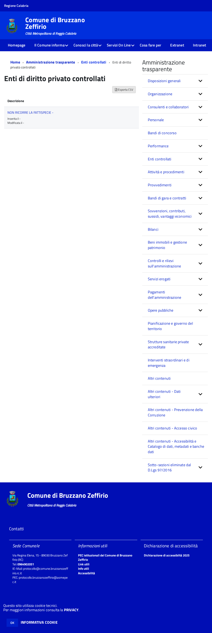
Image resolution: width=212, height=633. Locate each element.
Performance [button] (158, 146)
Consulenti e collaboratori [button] (168, 107)
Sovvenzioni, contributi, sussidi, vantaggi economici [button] (170, 213)
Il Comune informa (49, 45)
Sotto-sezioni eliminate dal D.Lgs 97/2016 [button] (169, 467)
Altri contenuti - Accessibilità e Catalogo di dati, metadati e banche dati (176, 446)
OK (12, 622)
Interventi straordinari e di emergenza (168, 362)
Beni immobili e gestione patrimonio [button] (167, 244)
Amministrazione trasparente (50, 62)
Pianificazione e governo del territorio (170, 326)
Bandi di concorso (162, 133)
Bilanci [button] (153, 229)
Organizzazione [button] (160, 94)
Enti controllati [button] (159, 159)
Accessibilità (86, 573)
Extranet (177, 45)
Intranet (199, 45)
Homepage (16, 45)
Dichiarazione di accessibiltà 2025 (166, 555)
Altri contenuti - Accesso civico (172, 428)
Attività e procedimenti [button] (166, 172)
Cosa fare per (150, 45)
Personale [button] (156, 120)
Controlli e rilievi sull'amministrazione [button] (164, 263)
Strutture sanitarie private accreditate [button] (168, 344)
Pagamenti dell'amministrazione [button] (164, 294)
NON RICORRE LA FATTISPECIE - (30, 112)
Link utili (83, 564)
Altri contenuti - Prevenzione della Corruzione (175, 412)
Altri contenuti (159, 378)
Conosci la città (85, 45)
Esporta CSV (125, 89)
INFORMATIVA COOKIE (39, 622)
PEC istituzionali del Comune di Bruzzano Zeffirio (105, 557)
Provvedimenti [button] (159, 185)
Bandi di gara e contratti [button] (167, 198)
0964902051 (25, 564)
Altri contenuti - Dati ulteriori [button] (164, 394)
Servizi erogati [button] (159, 279)
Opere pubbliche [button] (160, 310)
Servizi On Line (119, 45)
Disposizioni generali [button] (164, 81)
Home (15, 62)
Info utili (83, 568)
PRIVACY (71, 610)
